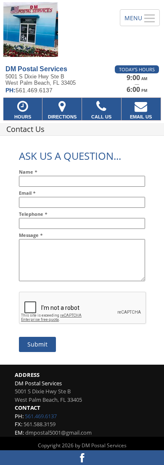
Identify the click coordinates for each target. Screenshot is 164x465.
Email (27, 193)
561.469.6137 (41, 416)
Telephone (33, 214)
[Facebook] (82, 457)
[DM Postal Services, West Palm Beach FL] (55, 29)
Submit (37, 344)
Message (30, 235)
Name (28, 172)
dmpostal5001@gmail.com (58, 432)
